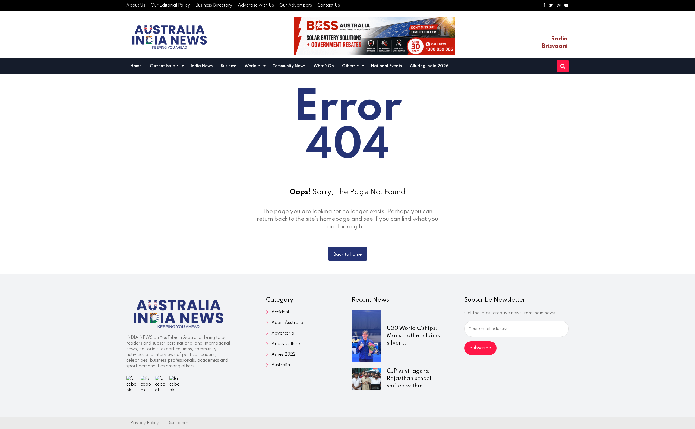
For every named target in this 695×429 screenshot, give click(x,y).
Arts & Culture (285, 344)
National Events (386, 66)
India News (202, 66)
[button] (183, 67)
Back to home (347, 254)
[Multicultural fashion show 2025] (374, 36)
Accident (280, 312)
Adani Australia (287, 323)
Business (228, 66)
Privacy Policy (144, 423)
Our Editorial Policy (170, 5)
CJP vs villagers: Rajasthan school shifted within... (409, 379)
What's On (324, 66)
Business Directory (213, 5)
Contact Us (328, 5)
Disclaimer (177, 423)
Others (349, 66)
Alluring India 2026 (429, 66)
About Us (135, 5)
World (251, 66)
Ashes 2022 (283, 354)
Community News (288, 66)
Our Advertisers (295, 5)
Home (136, 66)
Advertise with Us (256, 5)
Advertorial (283, 333)
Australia (280, 365)
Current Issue (163, 66)
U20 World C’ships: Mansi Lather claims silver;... (413, 336)
